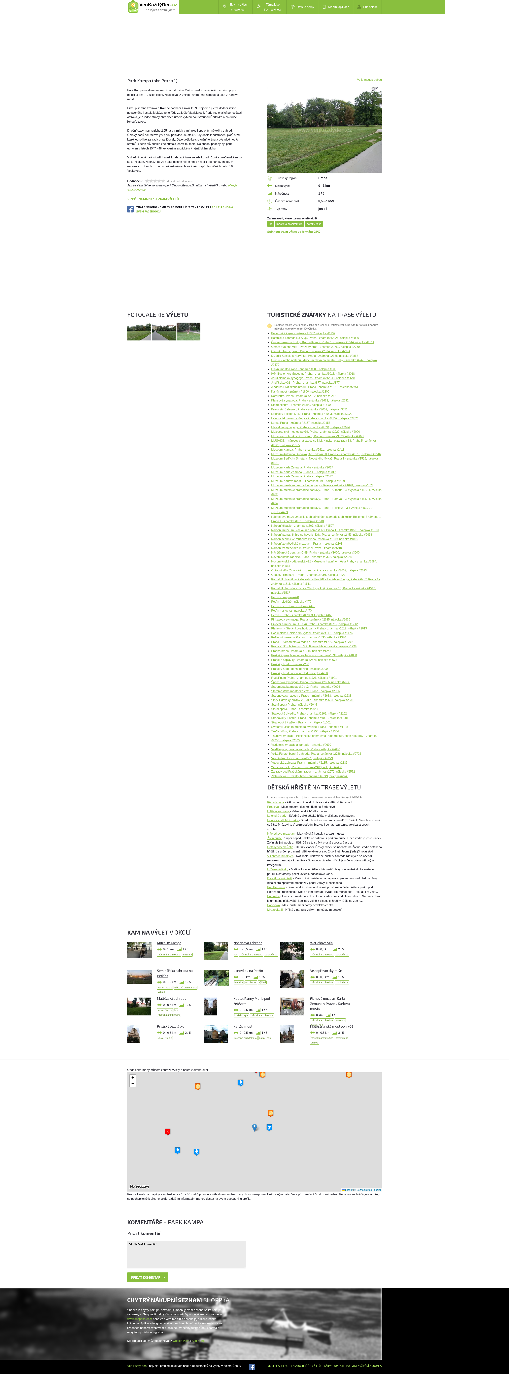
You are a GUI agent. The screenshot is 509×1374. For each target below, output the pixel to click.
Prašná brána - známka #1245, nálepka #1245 (301, 651)
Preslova (273, 806)
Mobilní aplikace (338, 7)
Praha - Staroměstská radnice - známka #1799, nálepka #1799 (312, 642)
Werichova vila (321, 943)
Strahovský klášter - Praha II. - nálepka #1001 (301, 722)
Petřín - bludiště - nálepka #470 (291, 601)
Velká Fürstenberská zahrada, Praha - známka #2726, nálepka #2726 (316, 753)
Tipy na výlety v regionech (239, 7)
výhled (161, 992)
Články (327, 1365)
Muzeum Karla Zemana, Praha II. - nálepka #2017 (303, 472)
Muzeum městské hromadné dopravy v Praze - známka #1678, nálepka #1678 (322, 485)
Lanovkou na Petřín (248, 971)
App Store (198, 1340)
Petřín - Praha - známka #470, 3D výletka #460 (301, 615)
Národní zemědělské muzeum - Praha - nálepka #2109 (306, 543)
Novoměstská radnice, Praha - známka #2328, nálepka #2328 (311, 557)
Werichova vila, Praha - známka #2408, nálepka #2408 (306, 767)
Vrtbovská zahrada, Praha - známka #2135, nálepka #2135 (309, 762)
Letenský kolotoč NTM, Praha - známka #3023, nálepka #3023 (311, 413)
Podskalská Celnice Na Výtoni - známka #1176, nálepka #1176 (312, 633)
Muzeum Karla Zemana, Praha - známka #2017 (302, 467)
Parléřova (273, 905)
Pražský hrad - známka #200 (290, 664)
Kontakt (339, 1365)
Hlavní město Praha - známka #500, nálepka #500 (303, 369)
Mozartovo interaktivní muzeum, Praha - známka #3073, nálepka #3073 (317, 436)
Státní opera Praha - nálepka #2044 (294, 704)
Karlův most (243, 1026)
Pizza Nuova (275, 802)
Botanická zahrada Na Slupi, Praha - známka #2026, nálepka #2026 (315, 337)
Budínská (273, 896)
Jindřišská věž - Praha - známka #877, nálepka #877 (305, 382)
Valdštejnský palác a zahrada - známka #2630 (301, 744)
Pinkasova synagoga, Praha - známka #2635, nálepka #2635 (310, 619)
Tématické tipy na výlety (272, 7)
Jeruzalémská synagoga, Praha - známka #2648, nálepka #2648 (313, 378)
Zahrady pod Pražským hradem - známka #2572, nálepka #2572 (313, 771)
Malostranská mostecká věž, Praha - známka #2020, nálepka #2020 (315, 431)
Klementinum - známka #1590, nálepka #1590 (301, 404)
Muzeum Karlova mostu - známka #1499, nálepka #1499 (308, 481)
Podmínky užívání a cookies (364, 1365)
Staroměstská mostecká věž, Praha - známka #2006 (305, 686)
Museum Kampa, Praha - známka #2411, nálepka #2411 (307, 449)
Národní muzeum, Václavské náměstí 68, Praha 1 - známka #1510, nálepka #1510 (325, 530)
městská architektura (289, 223)
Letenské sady (276, 815)
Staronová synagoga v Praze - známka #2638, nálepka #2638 (311, 695)
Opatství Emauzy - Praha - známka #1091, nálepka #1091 (309, 574)
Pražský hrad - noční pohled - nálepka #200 (299, 673)
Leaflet (349, 1189)
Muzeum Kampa (169, 943)
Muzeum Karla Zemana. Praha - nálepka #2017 (302, 476)
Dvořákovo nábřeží (279, 878)
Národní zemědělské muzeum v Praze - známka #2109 (307, 548)
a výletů (315, 1365)
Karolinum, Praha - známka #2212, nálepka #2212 (303, 396)
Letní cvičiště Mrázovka (283, 820)
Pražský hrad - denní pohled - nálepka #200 (299, 668)
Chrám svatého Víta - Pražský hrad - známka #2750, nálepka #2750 (315, 346)
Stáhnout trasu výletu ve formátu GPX (293, 231)
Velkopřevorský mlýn (326, 971)
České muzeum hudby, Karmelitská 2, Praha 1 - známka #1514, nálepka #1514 (322, 342)
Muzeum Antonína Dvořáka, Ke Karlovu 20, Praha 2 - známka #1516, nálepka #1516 (326, 454)
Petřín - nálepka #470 (285, 597)
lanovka (238, 982)
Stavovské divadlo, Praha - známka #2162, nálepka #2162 (309, 713)
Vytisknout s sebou (369, 79)
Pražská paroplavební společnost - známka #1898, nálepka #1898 (314, 655)
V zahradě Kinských (280, 856)
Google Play (181, 1340)
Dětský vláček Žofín (280, 847)
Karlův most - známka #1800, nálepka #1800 (300, 391)
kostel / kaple (165, 987)
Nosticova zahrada (248, 943)
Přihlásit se (370, 7)
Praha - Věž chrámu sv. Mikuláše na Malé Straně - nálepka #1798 (313, 646)
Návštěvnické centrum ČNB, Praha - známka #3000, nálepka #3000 (315, 552)
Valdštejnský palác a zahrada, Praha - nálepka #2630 (305, 749)
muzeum (187, 954)
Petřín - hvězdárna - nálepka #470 (293, 606)
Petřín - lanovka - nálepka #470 (291, 610)
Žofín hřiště (274, 838)
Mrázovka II (275, 909)
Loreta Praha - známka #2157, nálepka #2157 (300, 422)
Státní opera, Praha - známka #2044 (294, 709)
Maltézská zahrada (171, 998)
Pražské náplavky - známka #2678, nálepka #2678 (304, 659)
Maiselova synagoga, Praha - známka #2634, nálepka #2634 (310, 427)
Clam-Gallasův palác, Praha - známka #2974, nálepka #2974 (310, 351)
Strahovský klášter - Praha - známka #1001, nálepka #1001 (309, 717)
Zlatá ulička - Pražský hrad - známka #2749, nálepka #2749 (309, 776)
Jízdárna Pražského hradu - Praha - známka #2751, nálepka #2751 (314, 387)
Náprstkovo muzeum (281, 833)
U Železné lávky (277, 869)
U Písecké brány (278, 811)
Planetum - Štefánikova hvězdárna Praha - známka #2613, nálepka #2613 (319, 628)
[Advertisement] (246, 50)
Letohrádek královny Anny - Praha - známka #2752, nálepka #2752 (314, 418)
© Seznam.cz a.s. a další (367, 1189)
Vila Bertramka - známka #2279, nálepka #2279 (302, 758)
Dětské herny (305, 7)
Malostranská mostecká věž (331, 1026)
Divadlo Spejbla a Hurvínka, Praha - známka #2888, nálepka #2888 (314, 355)
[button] (254, 1128)
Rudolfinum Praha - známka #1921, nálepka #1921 (304, 677)
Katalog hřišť (300, 1365)
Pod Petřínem (276, 887)
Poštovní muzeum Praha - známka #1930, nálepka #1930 (308, 637)
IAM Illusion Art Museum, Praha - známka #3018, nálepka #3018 (313, 373)
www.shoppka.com (139, 1319)
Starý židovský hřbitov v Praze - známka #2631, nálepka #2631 (312, 700)
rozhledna (250, 982)
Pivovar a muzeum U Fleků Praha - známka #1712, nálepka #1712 (314, 624)
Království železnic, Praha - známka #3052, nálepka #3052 (309, 409)
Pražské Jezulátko (170, 1026)
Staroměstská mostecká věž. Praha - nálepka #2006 (305, 691)
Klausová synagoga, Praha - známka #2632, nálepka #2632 (310, 400)
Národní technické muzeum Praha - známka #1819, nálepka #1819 (314, 539)
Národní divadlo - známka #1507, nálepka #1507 (302, 525)
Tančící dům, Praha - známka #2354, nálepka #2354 (305, 731)
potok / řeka (314, 223)
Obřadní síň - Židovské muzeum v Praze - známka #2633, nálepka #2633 (319, 570)
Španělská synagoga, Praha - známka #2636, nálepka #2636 (310, 682)
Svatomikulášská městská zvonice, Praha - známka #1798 (309, 726)
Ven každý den (137, 1365)
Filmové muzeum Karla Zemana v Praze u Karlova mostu (330, 1003)
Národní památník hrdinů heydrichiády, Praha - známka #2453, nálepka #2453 (321, 534)
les (270, 223)
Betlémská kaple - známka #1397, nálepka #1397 (303, 333)
